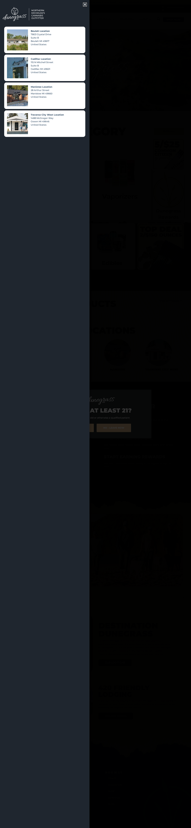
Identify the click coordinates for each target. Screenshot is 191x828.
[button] (85, 4)
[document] (95, 414)
